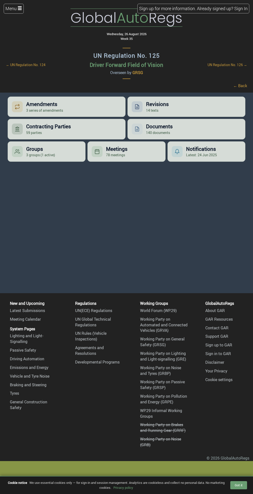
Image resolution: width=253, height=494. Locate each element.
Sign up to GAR (218, 345)
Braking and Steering (28, 385)
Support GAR (216, 336)
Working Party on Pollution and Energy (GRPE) (163, 399)
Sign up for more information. (167, 8)
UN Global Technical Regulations (93, 322)
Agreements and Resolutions (89, 350)
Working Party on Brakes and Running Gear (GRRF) (163, 427)
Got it (239, 485)
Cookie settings (218, 379)
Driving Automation (27, 359)
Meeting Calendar (25, 319)
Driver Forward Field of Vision (126, 65)
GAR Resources (219, 319)
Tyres (14, 393)
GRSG (137, 72)
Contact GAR (217, 328)
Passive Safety (23, 350)
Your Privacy (216, 371)
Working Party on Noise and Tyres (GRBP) (160, 370)
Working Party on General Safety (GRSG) (162, 341)
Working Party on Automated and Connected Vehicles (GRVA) (164, 324)
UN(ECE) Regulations (93, 310)
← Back (240, 85)
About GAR (215, 310)
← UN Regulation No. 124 (25, 64)
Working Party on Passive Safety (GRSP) (162, 384)
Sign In (241, 8)
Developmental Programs (97, 362)
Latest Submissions (27, 310)
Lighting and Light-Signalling (26, 338)
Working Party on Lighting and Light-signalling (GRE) (163, 356)
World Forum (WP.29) (158, 310)
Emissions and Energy (29, 367)
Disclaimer (214, 362)
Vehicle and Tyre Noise (29, 376)
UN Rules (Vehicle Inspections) (90, 336)
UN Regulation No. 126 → (227, 64)
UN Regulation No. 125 (126, 55)
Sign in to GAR (218, 353)
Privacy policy (123, 487)
